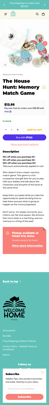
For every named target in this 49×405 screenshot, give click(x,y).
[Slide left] (4, 4)
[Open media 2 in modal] (24, 43)
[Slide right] (44, 4)
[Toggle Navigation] (6, 14)
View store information (27, 245)
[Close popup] (42, 372)
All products (9, 330)
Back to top (10, 281)
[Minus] (6, 130)
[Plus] (18, 130)
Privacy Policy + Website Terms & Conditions (20, 348)
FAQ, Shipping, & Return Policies (19, 341)
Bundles (7, 336)
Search (6, 354)
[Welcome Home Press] (13, 14)
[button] (37, 14)
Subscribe (24, 396)
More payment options (25, 144)
